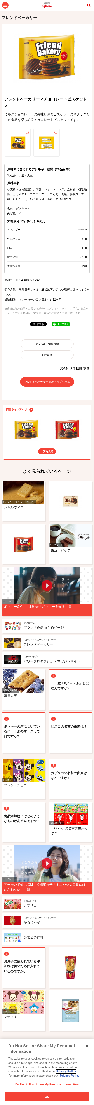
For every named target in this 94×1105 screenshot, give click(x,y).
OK (47, 1096)
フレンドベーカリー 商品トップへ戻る (47, 381)
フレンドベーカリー (19, 18)
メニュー (5, 5)
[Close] (87, 1046)
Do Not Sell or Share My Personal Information (47, 1084)
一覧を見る (47, 451)
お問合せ (47, 355)
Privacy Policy (66, 1071)
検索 (89, 5)
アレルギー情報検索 (47, 344)
